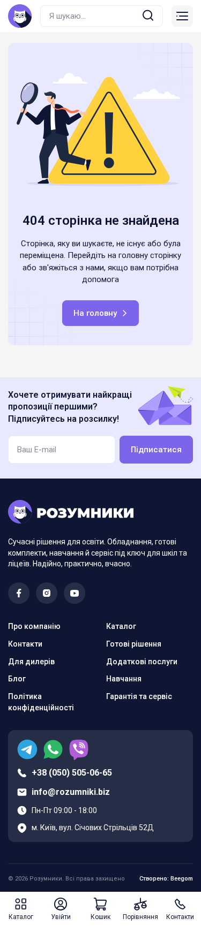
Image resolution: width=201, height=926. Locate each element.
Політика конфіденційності (41, 702)
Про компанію (34, 626)
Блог (17, 678)
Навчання (124, 678)
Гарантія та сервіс (139, 696)
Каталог (121, 626)
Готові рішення (133, 644)
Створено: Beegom (166, 878)
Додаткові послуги (141, 661)
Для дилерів (31, 661)
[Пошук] (148, 16)
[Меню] (182, 16)
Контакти (25, 644)
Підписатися (156, 449)
